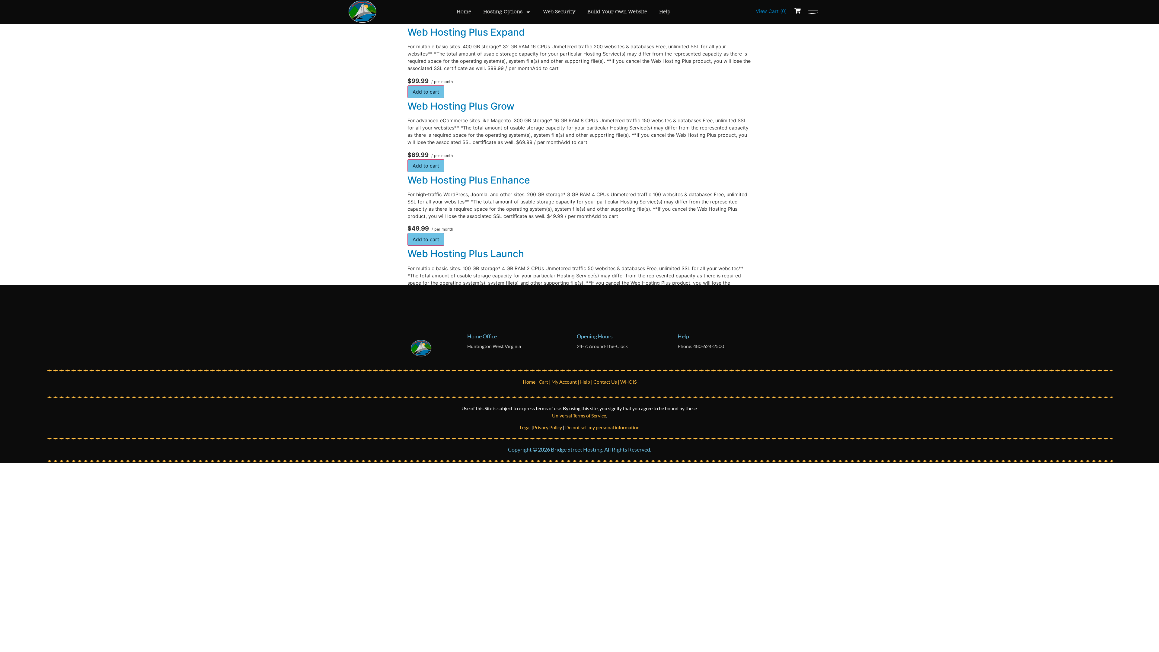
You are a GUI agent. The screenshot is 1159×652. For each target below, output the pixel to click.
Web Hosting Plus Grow (460, 106)
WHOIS (628, 382)
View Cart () (771, 11)
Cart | (545, 382)
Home (464, 12)
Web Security (559, 12)
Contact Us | (606, 382)
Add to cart (426, 92)
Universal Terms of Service (579, 415)
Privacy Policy (547, 427)
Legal (526, 427)
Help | (586, 382)
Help (664, 12)
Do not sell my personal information (602, 427)
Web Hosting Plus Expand (466, 32)
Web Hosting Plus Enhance (468, 180)
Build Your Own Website (617, 12)
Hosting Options (502, 12)
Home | (531, 382)
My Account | (565, 382)
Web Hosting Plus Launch (465, 254)
